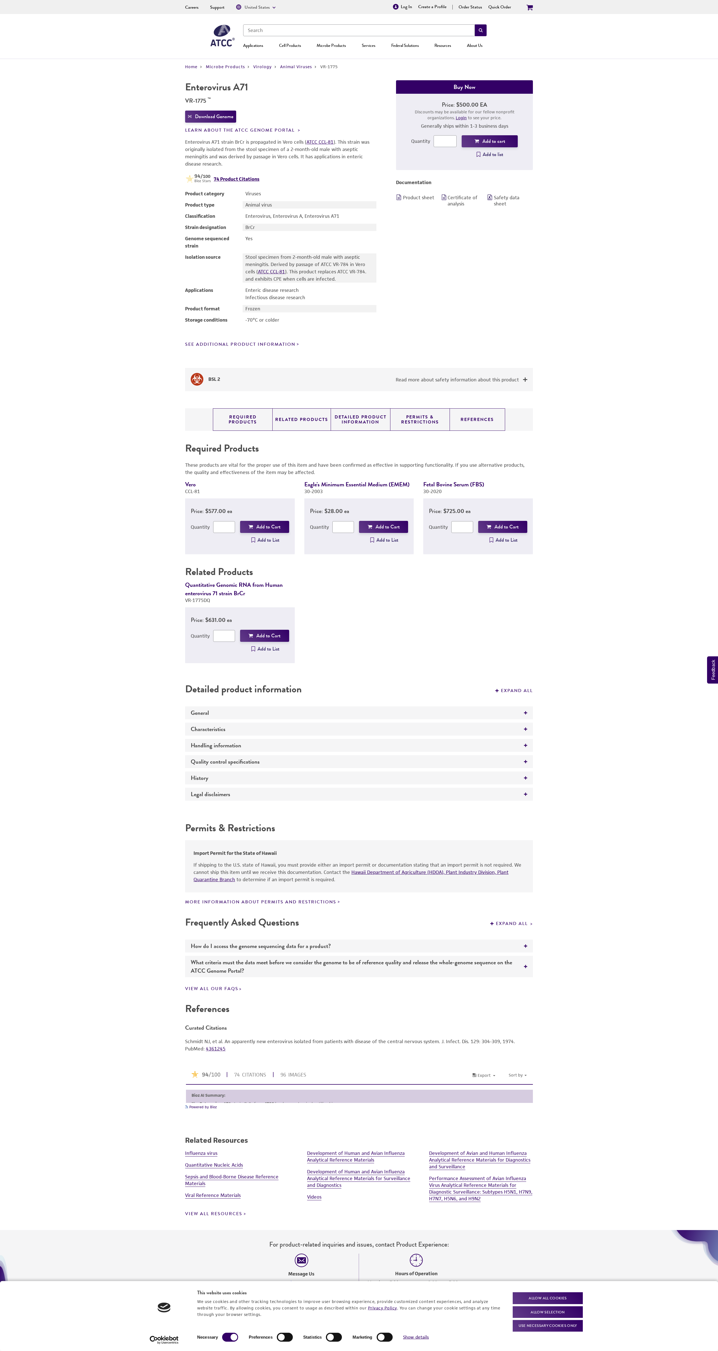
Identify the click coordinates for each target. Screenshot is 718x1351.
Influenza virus (201, 1153)
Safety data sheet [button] (506, 200)
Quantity (420, 141)
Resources (442, 45)
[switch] (285, 1337)
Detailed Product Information (360, 419)
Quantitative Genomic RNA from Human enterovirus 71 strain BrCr (234, 588)
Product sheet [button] (418, 197)
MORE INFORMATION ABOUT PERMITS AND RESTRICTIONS (260, 902)
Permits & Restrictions (420, 419)
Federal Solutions (405, 45)
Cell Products (290, 45)
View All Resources (213, 1213)
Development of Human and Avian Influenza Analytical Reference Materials (356, 1156)
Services (368, 45)
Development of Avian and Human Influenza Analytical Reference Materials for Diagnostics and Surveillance (479, 1160)
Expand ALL (513, 923)
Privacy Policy (382, 1307)
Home (191, 66)
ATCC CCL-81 (320, 142)
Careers (192, 7)
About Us (474, 45)
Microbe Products (331, 45)
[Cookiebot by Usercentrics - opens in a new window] (164, 1340)
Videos (314, 1197)
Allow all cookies (548, 1298)
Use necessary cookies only (548, 1325)
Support (217, 7)
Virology (262, 66)
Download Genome (214, 116)
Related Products (301, 419)
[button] (481, 30)
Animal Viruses (296, 66)
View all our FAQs (211, 988)
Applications (253, 45)
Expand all (517, 690)
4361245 (215, 1049)
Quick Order (499, 7)
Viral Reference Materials (213, 1195)
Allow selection (548, 1312)
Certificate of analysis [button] (462, 200)
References (477, 419)
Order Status (470, 7)
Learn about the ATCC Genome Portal (240, 130)
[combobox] (359, 30)
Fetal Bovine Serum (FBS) (453, 484)
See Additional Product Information (240, 344)
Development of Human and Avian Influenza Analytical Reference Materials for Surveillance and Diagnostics (358, 1178)
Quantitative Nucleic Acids (214, 1165)
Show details (416, 1337)
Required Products (243, 419)
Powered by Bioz (202, 1107)
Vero (190, 484)
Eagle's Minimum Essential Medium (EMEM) (356, 484)
